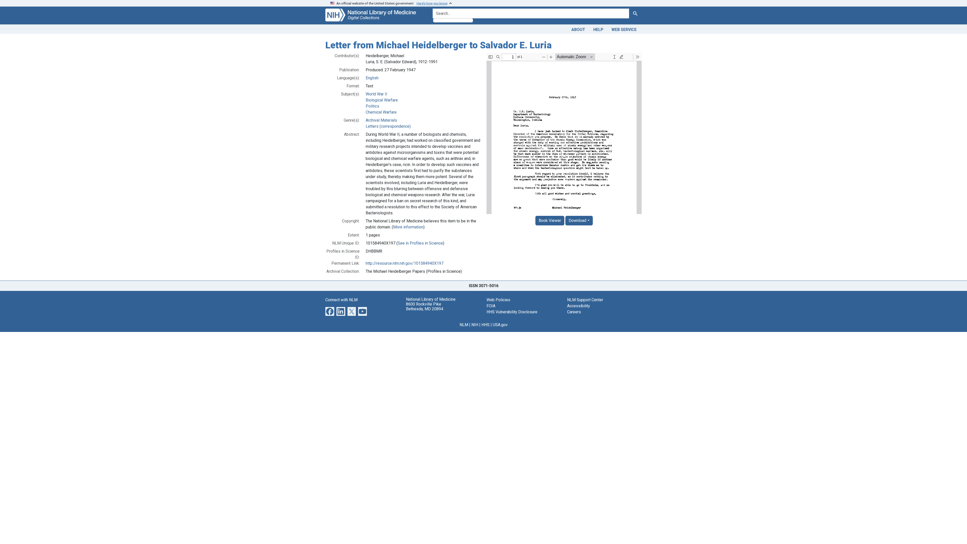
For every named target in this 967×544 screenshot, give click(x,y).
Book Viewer (550, 220)
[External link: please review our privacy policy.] (329, 311)
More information (408, 227)
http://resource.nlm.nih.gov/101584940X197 (404, 263)
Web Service (624, 29)
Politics (372, 106)
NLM (464, 324)
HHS (485, 324)
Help (598, 29)
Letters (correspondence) (388, 126)
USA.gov (500, 324)
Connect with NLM (341, 299)
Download (577, 220)
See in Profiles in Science (420, 243)
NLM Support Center (585, 299)
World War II (376, 94)
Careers (574, 312)
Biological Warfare (382, 100)
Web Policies (498, 299)
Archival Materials (381, 120)
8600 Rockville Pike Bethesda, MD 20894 (424, 306)
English (372, 78)
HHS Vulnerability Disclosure (512, 312)
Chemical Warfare (381, 112)
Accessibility (578, 305)
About (578, 29)
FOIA (491, 305)
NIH (474, 324)
